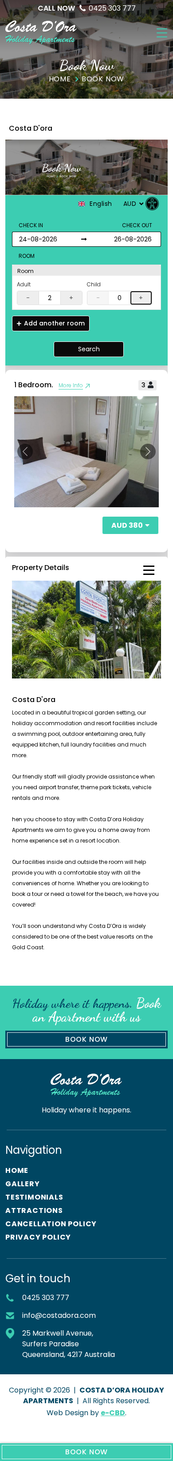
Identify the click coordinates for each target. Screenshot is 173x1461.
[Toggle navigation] (162, 33)
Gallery (22, 1184)
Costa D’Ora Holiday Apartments (41, 32)
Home (16, 1170)
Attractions (34, 1210)
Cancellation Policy (51, 1224)
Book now (86, 1039)
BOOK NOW (86, 1452)
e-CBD (113, 1413)
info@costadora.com (59, 1315)
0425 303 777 (87, 8)
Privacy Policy (38, 1237)
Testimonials (34, 1197)
